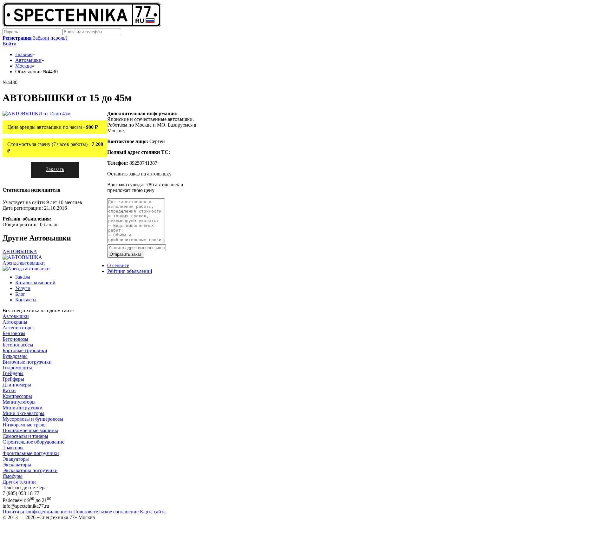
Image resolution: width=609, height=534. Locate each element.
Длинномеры (17, 384)
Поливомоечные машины (30, 430)
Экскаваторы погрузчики (30, 470)
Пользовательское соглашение (106, 511)
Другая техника (19, 482)
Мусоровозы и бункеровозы (33, 419)
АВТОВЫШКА (20, 251)
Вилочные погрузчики (27, 362)
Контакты (25, 299)
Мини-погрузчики (23, 407)
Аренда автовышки (24, 263)
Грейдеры (13, 373)
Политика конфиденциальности (37, 511)
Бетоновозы (15, 339)
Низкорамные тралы (25, 424)
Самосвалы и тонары (25, 436)
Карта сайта (153, 511)
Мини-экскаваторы (23, 413)
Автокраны (15, 322)
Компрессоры (17, 396)
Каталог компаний (35, 282)
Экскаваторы (17, 464)
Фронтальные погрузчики (31, 453)
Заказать (55, 169)
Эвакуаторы (16, 459)
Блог (20, 294)
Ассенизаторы (18, 327)
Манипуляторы (19, 402)
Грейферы (13, 379)
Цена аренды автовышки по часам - (52, 127)
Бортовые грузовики (25, 350)
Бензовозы (14, 333)
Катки (9, 390)
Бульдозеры (15, 356)
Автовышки (16, 316)
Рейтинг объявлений (129, 271)
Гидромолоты (17, 367)
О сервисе (118, 265)
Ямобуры (13, 476)
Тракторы (13, 447)
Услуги (22, 288)
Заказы (22, 277)
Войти (9, 43)
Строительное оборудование (33, 442)
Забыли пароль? (50, 38)
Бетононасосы (18, 344)
